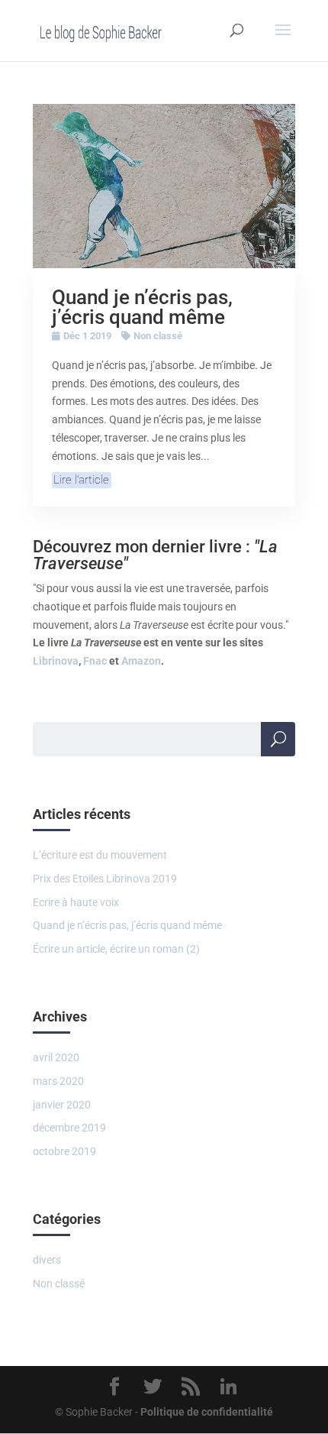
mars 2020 (58, 1081)
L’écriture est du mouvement (100, 855)
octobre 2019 (64, 1151)
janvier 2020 (62, 1105)
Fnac (95, 661)
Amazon (141, 661)
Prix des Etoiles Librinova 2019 (105, 878)
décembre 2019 (69, 1128)
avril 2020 (56, 1057)
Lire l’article (81, 480)
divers (47, 1260)
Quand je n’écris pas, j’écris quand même (142, 307)
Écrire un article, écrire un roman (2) (116, 949)
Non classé (157, 336)
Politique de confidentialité (206, 1412)
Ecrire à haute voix (76, 902)
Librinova (56, 661)
